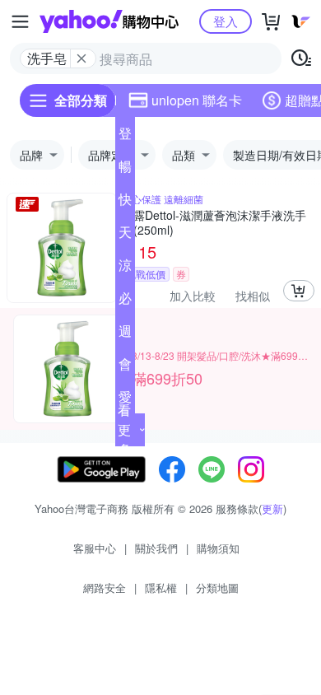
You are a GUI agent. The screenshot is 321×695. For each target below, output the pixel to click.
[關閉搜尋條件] (81, 58)
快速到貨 (125, 202)
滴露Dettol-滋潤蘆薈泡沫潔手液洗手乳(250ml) (214, 222)
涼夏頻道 (125, 268)
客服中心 (94, 548)
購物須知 (218, 548)
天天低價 (125, 235)
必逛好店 (125, 301)
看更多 (124, 429)
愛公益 (125, 400)
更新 (272, 508)
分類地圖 (217, 587)
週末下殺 (125, 334)
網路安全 (104, 587)
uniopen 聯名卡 (196, 100)
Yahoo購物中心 (109, 21)
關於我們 (156, 548)
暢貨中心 (125, 169)
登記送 (125, 137)
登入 (225, 21)
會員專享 (125, 367)
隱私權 (161, 587)
